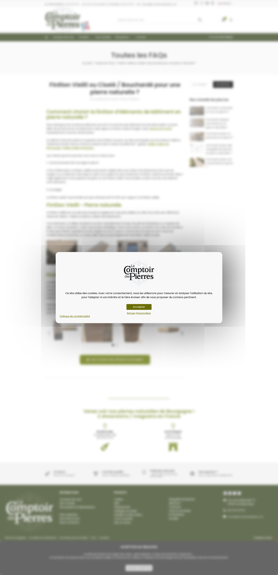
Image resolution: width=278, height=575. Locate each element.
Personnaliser (143, 313)
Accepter (139, 307)
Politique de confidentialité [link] (75, 316)
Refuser (131, 313)
